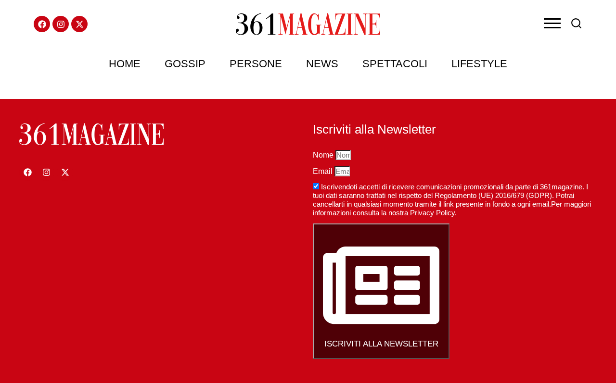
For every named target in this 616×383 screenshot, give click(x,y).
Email (323, 171)
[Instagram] (60, 24)
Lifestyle (479, 64)
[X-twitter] (79, 24)
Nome (324, 155)
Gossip (185, 64)
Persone (256, 64)
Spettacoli (394, 64)
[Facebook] (42, 24)
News (322, 64)
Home (125, 64)
